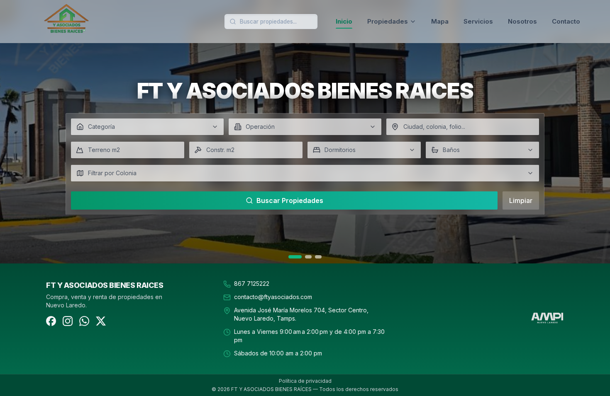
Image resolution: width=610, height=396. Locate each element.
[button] (147, 126)
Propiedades (387, 21)
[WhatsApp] (84, 321)
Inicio (344, 21)
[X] (101, 321)
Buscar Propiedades (289, 200)
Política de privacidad (305, 381)
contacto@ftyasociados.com (273, 296)
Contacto (566, 21)
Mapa (440, 21)
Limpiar (520, 200)
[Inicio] (96, 21)
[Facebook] (51, 321)
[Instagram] (68, 321)
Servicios (478, 21)
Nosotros (522, 21)
